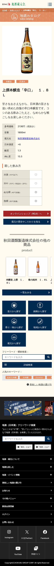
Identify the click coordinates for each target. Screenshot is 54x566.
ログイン (6, 514)
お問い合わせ (8, 522)
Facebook (45, 538)
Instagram (9, 537)
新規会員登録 (8, 506)
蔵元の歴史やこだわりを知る (25, 221)
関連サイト (35, 554)
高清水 (22, 81)
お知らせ (6, 490)
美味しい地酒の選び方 (41, 384)
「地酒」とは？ (43, 447)
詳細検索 (28, 364)
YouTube (18, 554)
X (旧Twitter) (26, 538)
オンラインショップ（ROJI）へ (26, 213)
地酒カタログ (15, 10)
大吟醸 (26, 377)
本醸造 (9, 81)
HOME (4, 10)
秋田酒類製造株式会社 (29, 138)
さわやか (39, 377)
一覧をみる (25, 292)
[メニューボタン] (50, 4)
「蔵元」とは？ (25, 447)
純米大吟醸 (12, 377)
